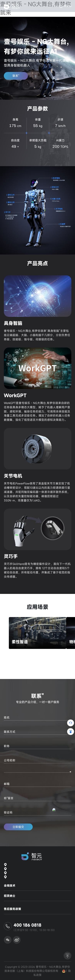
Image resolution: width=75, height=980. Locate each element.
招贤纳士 (9, 896)
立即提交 (18, 827)
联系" (15, 76)
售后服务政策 (12, 909)
